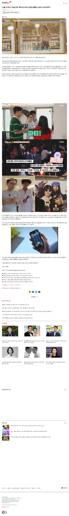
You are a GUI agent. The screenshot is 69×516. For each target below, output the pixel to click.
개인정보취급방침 (15, 488)
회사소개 (4, 488)
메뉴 (66, 3)
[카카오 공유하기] (30, 291)
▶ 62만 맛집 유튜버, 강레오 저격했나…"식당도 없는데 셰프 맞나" (17, 275)
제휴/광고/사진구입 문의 (25, 488)
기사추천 (34, 297)
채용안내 (33, 488)
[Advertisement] (12, 410)
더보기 (65, 389)
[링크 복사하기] (39, 291)
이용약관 (9, 488)
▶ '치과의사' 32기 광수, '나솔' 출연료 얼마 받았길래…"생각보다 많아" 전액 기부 (21, 277)
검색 (63, 3)
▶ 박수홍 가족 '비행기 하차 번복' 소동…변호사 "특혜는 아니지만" (17, 281)
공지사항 (38, 488)
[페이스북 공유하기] (33, 291)
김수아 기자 (4, 16)
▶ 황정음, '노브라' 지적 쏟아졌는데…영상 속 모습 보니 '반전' (16, 273)
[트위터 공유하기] (36, 291)
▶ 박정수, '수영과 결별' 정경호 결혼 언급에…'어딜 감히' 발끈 (16, 279)
